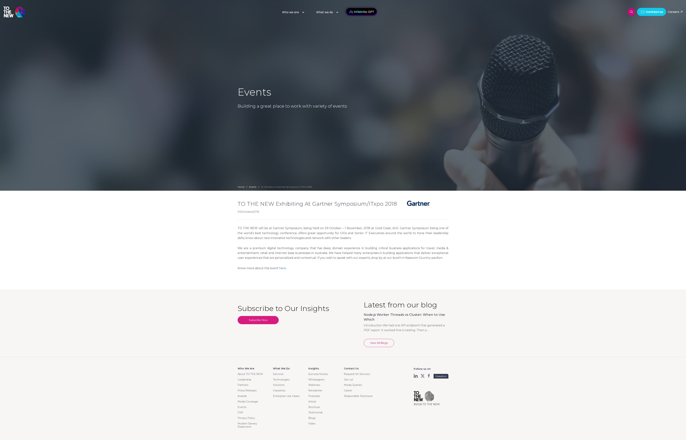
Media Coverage (248, 401)
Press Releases (247, 390)
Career (348, 390)
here (282, 268)
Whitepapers (316, 379)
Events (242, 407)
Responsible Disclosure (358, 396)
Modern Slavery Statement (247, 425)
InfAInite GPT (361, 12)
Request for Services (357, 374)
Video (311, 423)
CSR (240, 412)
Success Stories (318, 374)
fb (429, 376)
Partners (243, 385)
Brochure (314, 407)
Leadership (244, 379)
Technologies (281, 379)
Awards (242, 396)
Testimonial (315, 412)
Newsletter (315, 390)
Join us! (348, 379)
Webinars (314, 385)
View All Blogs (379, 343)
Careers (673, 12)
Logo (15, 12)
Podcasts (314, 396)
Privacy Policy (246, 418)
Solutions (278, 385)
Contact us (654, 12)
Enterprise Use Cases (286, 396)
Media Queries (353, 385)
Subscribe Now (258, 320)
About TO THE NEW (250, 374)
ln (416, 376)
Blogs (311, 418)
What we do (324, 12)
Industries (279, 390)
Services (278, 374)
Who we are (290, 12)
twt (422, 376)
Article (312, 401)
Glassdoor (441, 376)
